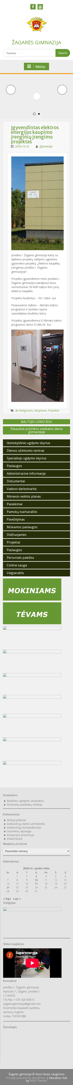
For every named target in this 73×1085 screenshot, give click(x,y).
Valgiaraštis (15, 573)
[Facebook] (33, 7)
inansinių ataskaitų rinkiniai (25, 804)
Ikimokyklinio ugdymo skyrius (28, 443)
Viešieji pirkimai (16, 820)
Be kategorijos (24, 410)
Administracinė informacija (26, 473)
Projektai (53, 410)
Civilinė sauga (17, 565)
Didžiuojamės (16, 535)
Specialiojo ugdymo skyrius (26, 458)
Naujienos (40, 410)
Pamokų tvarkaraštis (22, 512)
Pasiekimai (14, 504)
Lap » (17, 899)
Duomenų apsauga (19, 831)
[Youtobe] (40, 7)
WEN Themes (38, 1080)
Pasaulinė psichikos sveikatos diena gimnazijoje (36, 430)
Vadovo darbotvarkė (22, 489)
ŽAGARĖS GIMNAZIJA (36, 42)
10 (36, 880)
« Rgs (7, 899)
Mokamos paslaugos (22, 527)
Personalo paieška (20, 557)
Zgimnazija (46, 146)
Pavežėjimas (16, 519)
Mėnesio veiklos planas (24, 496)
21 (8, 887)
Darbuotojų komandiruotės (24, 827)
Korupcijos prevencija (20, 835)
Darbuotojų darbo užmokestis (26, 824)
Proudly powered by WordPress (26, 1078)
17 (36, 883)
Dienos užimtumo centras (25, 450)
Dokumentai (16, 481)
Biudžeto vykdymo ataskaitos (25, 801)
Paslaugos (14, 466)
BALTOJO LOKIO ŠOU (36, 422)
